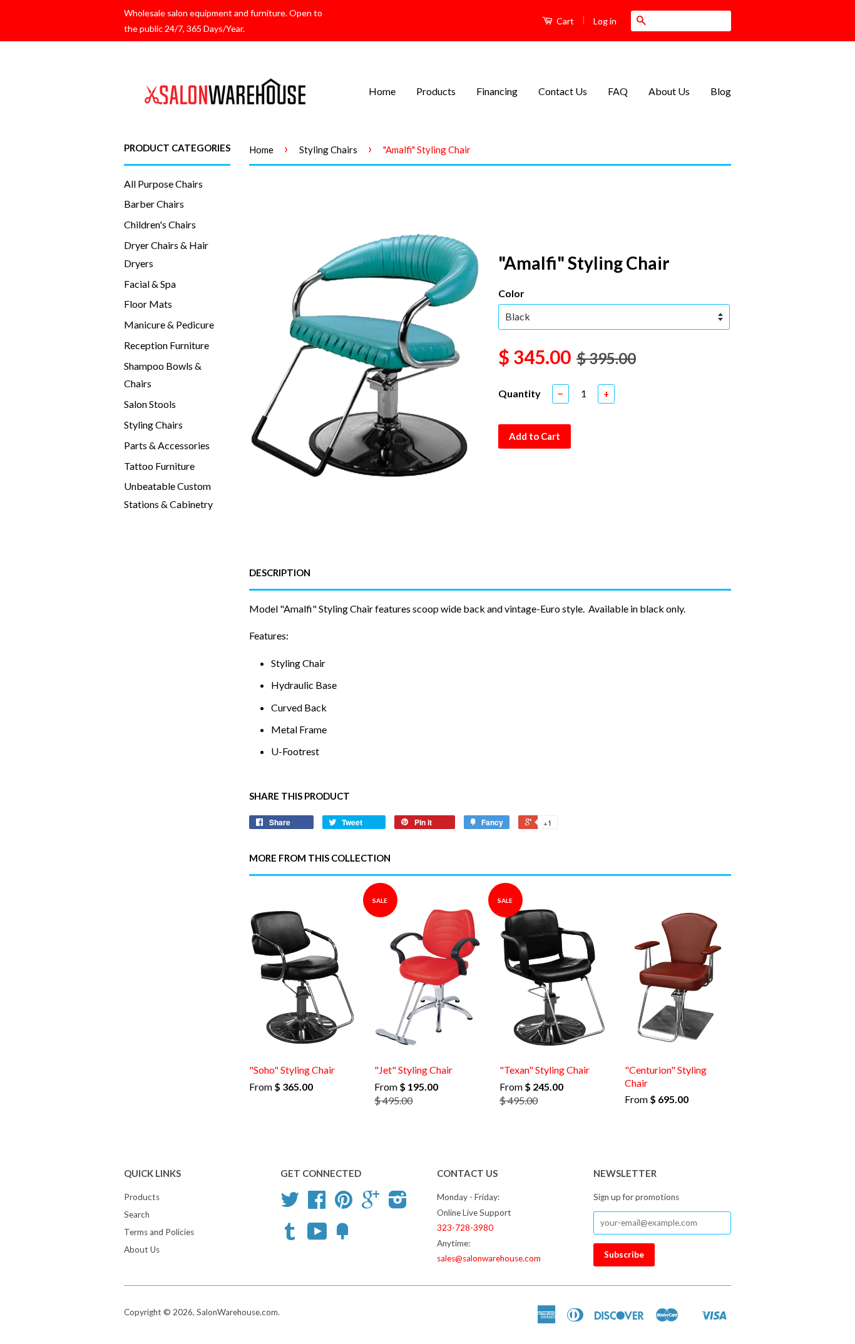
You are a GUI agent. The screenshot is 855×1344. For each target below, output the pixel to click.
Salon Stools (150, 404)
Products (436, 91)
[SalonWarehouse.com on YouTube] (317, 1236)
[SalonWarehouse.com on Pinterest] (343, 1204)
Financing (497, 91)
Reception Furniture (166, 345)
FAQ (618, 91)
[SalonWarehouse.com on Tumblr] (289, 1236)
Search (137, 1214)
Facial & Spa (150, 284)
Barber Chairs (154, 204)
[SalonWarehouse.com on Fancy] (342, 1236)
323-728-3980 (465, 1228)
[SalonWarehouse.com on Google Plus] (370, 1204)
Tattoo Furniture (159, 466)
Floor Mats (148, 304)
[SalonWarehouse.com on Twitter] (289, 1204)
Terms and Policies (159, 1232)
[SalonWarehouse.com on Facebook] (316, 1204)
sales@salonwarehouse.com (489, 1258)
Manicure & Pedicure (169, 324)
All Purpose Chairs (163, 184)
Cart (564, 21)
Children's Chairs (160, 224)
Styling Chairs (153, 424)
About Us (669, 91)
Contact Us (562, 91)
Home (382, 91)
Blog (720, 91)
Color (511, 293)
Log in (605, 21)
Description (279, 572)
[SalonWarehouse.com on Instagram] (397, 1204)
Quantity (519, 393)
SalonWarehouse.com (237, 1312)
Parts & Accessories (167, 445)
